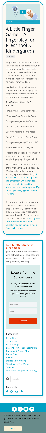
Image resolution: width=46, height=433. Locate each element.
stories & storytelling (16, 360)
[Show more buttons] (38, 22)
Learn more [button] (9, 422)
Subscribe (23, 321)
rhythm (10, 357)
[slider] (22, 22)
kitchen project (13, 344)
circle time (10, 56)
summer (10, 367)
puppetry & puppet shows (18, 351)
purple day (11, 354)
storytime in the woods (17, 364)
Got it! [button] (12, 428)
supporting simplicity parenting (21, 370)
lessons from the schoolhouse (21, 347)
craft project (12, 341)
